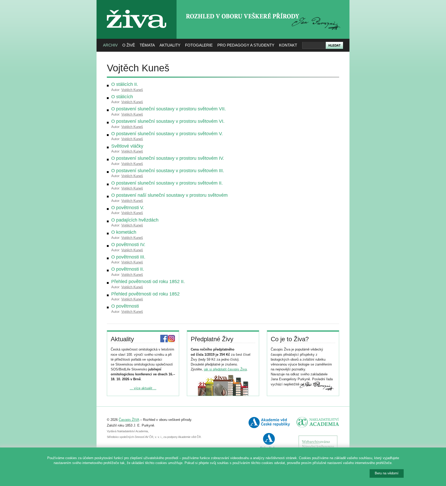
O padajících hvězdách (134, 220)
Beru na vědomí (387, 473)
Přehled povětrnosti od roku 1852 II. (148, 281)
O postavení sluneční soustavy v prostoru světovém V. (167, 133)
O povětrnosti (125, 306)
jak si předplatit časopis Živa (225, 369)
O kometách (123, 232)
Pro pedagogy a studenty (245, 45)
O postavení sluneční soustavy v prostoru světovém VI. (168, 121)
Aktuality (170, 45)
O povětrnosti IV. (128, 244)
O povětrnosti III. (128, 257)
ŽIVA (136, 8)
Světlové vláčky (127, 146)
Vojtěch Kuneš (132, 90)
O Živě (128, 45)
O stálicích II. (124, 84)
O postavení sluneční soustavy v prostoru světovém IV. (167, 158)
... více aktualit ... (143, 388)
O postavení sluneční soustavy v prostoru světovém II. (167, 183)
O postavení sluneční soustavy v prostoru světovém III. (167, 170)
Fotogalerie (199, 45)
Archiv (110, 45)
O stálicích (122, 96)
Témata (147, 45)
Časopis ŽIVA (129, 420)
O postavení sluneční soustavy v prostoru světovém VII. (168, 108)
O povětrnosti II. (127, 269)
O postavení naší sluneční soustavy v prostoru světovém (169, 195)
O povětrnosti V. (127, 207)
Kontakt (288, 45)
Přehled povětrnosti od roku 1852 (145, 294)
